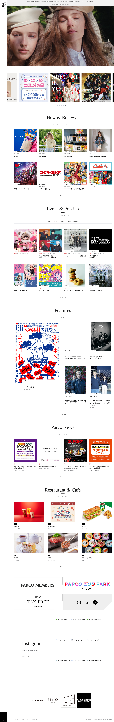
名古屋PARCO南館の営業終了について (60, 4)
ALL (49, 221)
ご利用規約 (16, 719)
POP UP (55, 221)
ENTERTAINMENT (73, 221)
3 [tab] (59, 105)
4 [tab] (61, 105)
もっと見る (63, 195)
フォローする (25, 656)
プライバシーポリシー (25, 719)
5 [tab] (63, 105)
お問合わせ (34, 719)
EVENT (63, 221)
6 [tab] (65, 105)
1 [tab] (56, 105)
